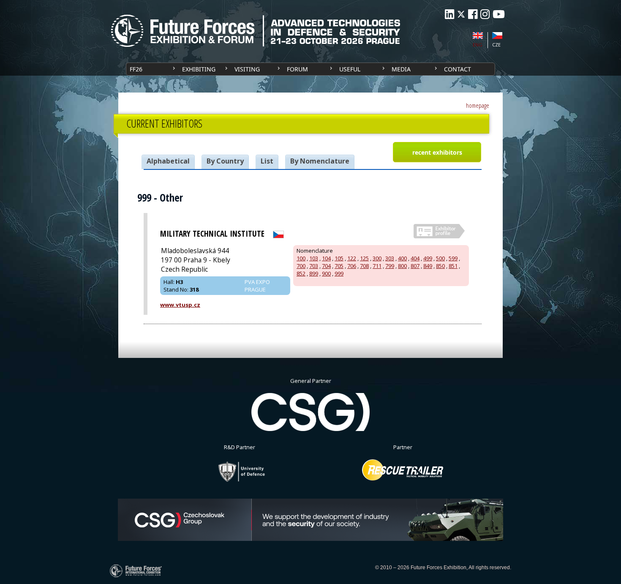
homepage (477, 105)
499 (427, 258)
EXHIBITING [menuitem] (198, 69)
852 (301, 273)
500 (440, 258)
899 (313, 273)
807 (415, 266)
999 (339, 273)
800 (402, 266)
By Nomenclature (319, 161)
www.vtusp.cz (180, 304)
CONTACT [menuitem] (457, 69)
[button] (437, 152)
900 (326, 273)
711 (377, 266)
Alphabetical (168, 161)
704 (326, 266)
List (267, 161)
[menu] (310, 69)
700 (301, 266)
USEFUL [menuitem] (349, 69)
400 (402, 258)
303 (389, 258)
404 (415, 258)
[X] (461, 14)
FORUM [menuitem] (297, 69)
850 (440, 266)
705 (339, 266)
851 (453, 266)
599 (453, 258)
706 (351, 266)
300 (377, 258)
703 (313, 266)
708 (364, 266)
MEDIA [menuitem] (401, 69)
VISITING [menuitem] (247, 69)
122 (351, 258)
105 (339, 258)
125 (364, 258)
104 (326, 258)
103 (313, 258)
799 (389, 266)
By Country (225, 161)
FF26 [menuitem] (136, 69)
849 (427, 266)
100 (301, 258)
